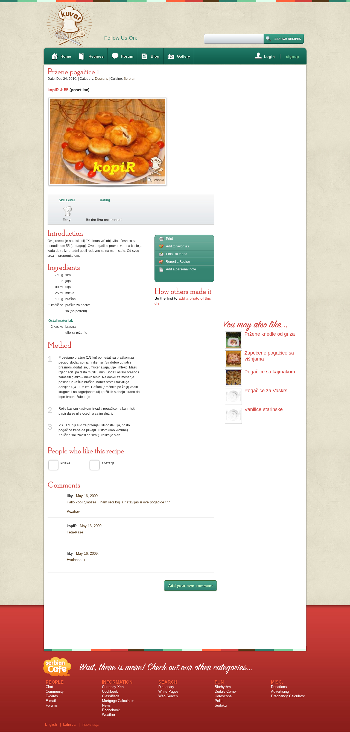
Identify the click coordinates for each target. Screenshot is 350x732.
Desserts (101, 79)
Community (55, 691)
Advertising (280, 691)
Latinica (69, 724)
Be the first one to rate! (104, 220)
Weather (108, 715)
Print (169, 239)
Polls (219, 701)
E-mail (51, 701)
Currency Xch (113, 687)
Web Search (168, 696)
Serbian (129, 79)
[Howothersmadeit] (183, 291)
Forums (52, 705)
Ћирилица (90, 724)
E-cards (52, 696)
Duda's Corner (226, 691)
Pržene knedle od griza (269, 334)
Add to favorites (177, 246)
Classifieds (110, 696)
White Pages (168, 691)
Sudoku (221, 705)
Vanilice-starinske (263, 409)
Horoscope (223, 696)
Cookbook (110, 691)
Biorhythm (223, 687)
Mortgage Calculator (118, 701)
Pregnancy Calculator (288, 696)
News (106, 705)
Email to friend (176, 254)
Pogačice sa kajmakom (269, 371)
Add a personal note (181, 269)
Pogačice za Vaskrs (265, 390)
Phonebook (111, 710)
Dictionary (166, 687)
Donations (279, 687)
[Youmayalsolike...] (255, 323)
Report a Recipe (178, 262)
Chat (49, 687)
